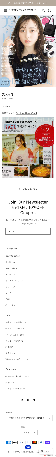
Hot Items (10, 262)
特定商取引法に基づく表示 (17, 376)
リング (8, 293)
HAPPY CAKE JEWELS (23, 452)
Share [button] (7, 106)
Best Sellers (11, 268)
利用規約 (9, 347)
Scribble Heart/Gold (26, 113)
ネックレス (10, 286)
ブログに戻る (30, 188)
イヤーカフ (10, 274)
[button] (5, 10)
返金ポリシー (11, 353)
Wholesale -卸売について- (17, 359)
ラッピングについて (14, 341)
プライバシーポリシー (15, 388)
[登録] (47, 231)
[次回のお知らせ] (51, 3)
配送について (11, 382)
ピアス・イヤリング (14, 280)
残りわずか (10, 305)
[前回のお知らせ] (5, 3)
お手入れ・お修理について (17, 322)
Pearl (7, 299)
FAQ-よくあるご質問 (14, 334)
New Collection (12, 256)
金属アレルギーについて (16, 328)
